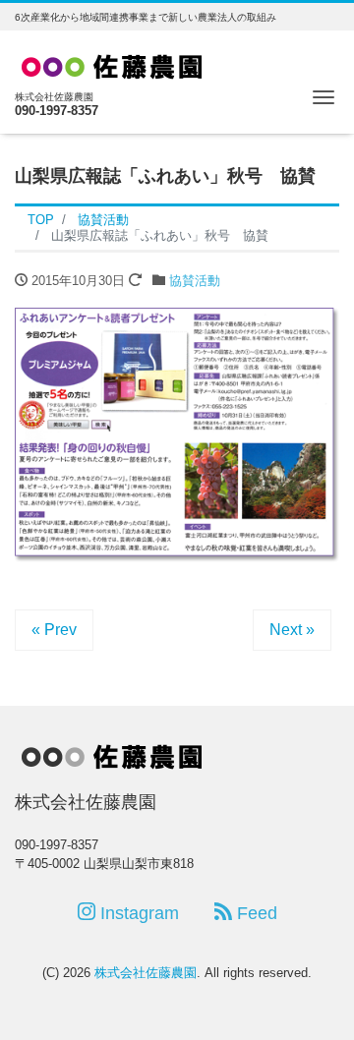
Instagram (137, 913)
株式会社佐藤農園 (145, 972)
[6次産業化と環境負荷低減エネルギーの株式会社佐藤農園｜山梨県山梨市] (113, 63)
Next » (292, 629)
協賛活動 (194, 280)
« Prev (54, 629)
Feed (254, 913)
